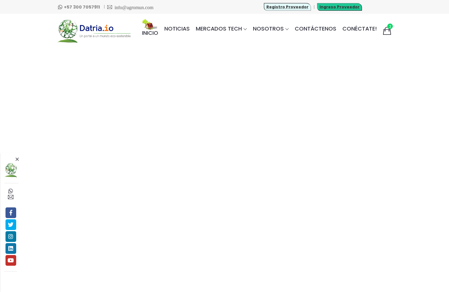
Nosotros (268, 28)
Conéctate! (359, 28)
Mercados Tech (219, 28)
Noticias (177, 28)
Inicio (150, 33)
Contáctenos (315, 28)
